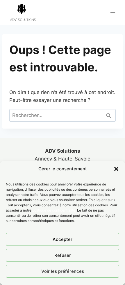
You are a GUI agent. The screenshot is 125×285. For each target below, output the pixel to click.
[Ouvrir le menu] (112, 12)
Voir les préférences (62, 271)
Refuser (62, 255)
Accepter (62, 239)
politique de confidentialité (53, 210)
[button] (116, 169)
